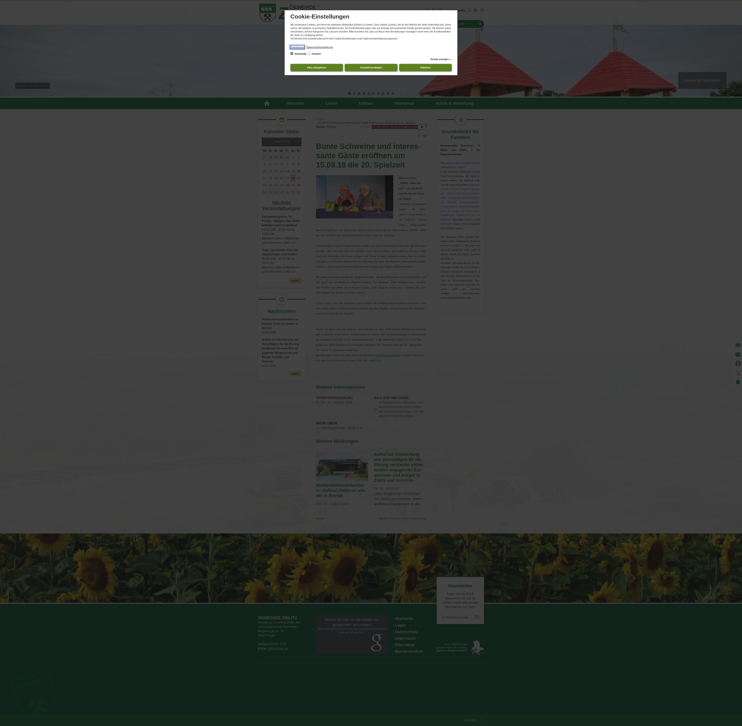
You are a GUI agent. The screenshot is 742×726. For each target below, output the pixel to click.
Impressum (297, 47)
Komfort (316, 54)
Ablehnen (425, 67)
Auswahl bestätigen (371, 67)
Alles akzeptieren (316, 67)
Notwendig (300, 54)
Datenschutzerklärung (319, 47)
